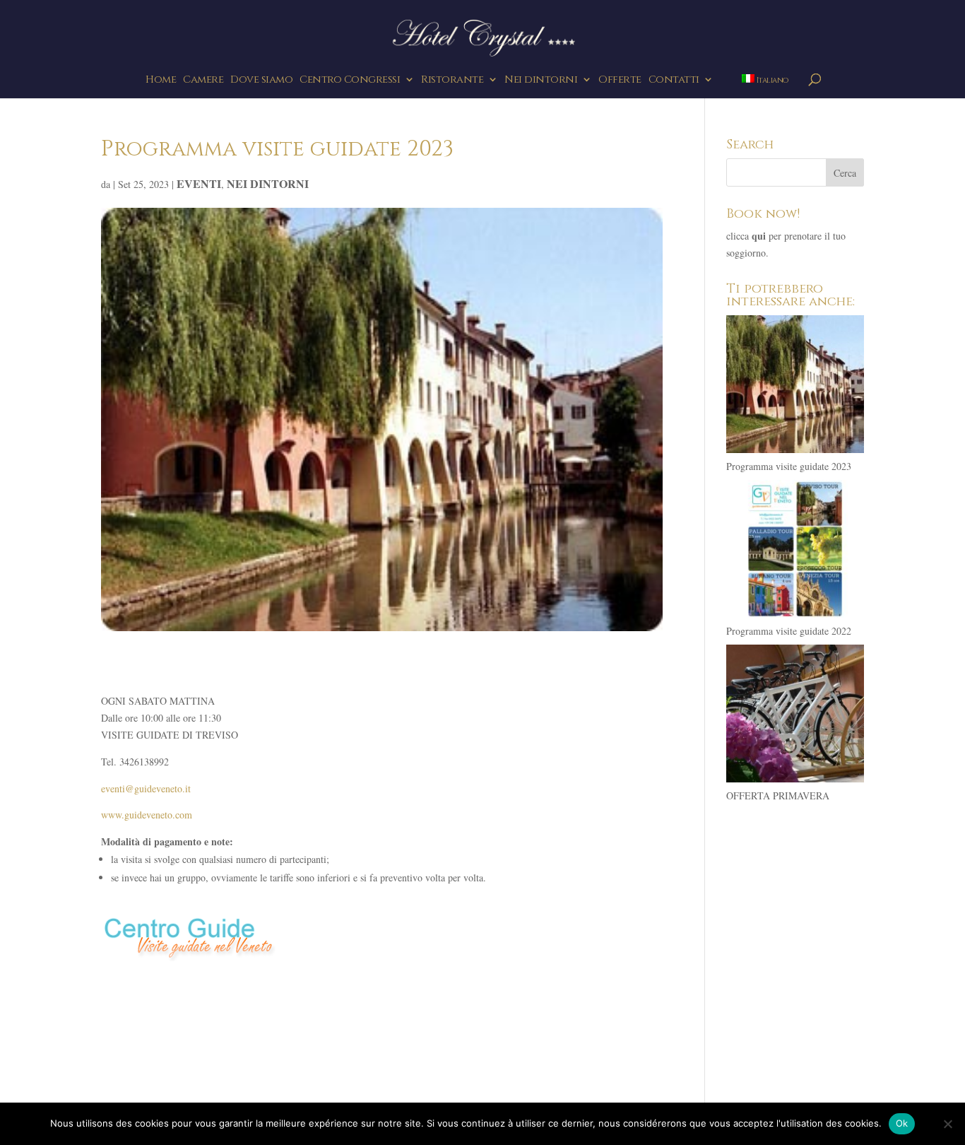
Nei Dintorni (268, 183)
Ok (902, 1123)
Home (161, 80)
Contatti (674, 80)
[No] (947, 1124)
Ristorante (452, 80)
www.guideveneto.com (146, 814)
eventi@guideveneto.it (146, 788)
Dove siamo (261, 80)
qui (759, 235)
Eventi (199, 183)
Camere (203, 80)
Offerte (619, 80)
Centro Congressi (350, 80)
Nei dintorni (540, 80)
